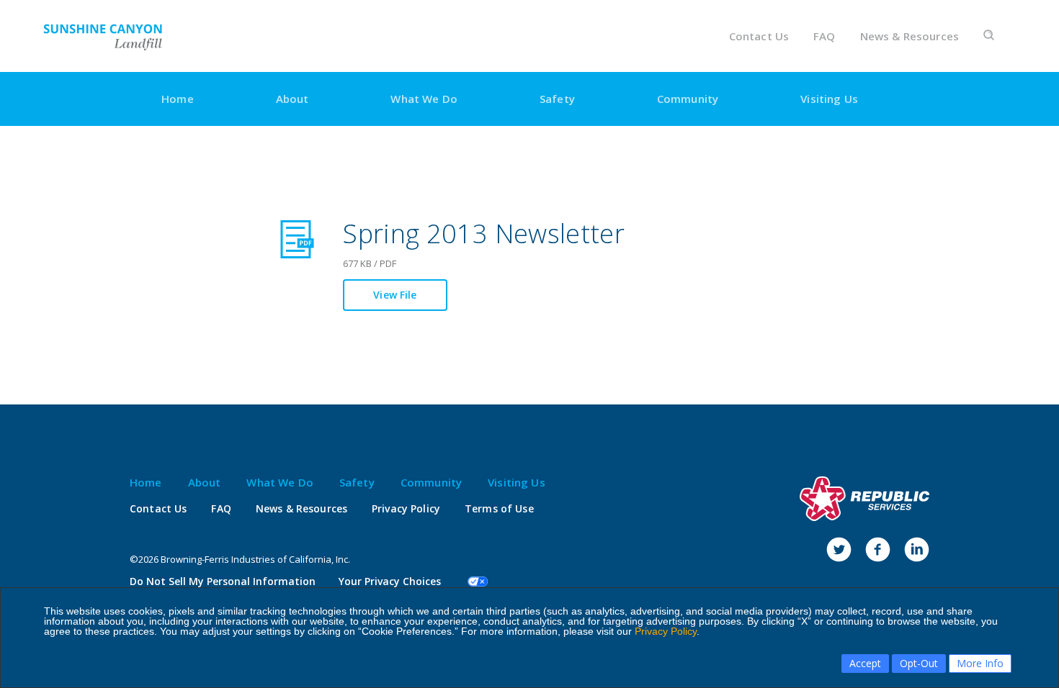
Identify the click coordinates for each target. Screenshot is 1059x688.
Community (687, 99)
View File (394, 295)
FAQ (824, 36)
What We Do (423, 99)
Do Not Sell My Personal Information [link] (223, 581)
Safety (557, 99)
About (292, 99)
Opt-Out (919, 663)
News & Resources (909, 36)
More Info (980, 663)
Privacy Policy (666, 631)
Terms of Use (499, 509)
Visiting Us (829, 99)
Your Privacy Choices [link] (390, 581)
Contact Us (759, 36)
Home (177, 99)
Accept (865, 663)
